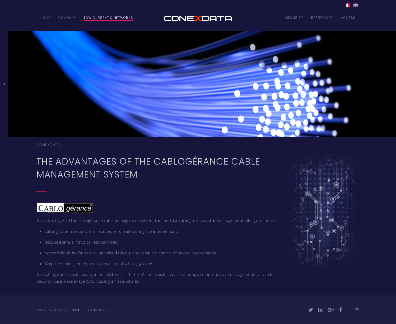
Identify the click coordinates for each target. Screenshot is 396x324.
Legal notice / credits (60, 309)
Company (67, 17)
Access (348, 17)
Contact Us (100, 309)
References (322, 17)
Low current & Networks (108, 17)
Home (45, 17)
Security (294, 17)
